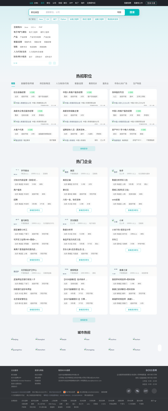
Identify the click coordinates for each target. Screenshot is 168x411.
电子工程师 (33, 32)
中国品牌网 (113, 404)
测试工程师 (87, 19)
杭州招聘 (83, 401)
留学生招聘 (34, 401)
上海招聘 (54, 401)
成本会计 (48, 57)
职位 (48, 3)
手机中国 (33, 407)
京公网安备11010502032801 (89, 392)
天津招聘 (92, 401)
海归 (65, 3)
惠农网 (76, 407)
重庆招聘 (140, 401)
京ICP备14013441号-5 (39, 392)
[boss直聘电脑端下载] (154, 391)
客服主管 (37, 42)
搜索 (132, 12)
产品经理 (23, 37)
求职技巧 (14, 387)
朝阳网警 (104, 392)
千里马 (122, 404)
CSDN (103, 404)
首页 (42, 3)
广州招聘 (64, 401)
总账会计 (38, 57)
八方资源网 (132, 404)
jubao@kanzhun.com (94, 381)
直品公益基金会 (16, 384)
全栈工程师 (74, 19)
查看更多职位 (35, 210)
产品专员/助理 (35, 37)
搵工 (73, 404)
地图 (119, 12)
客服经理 (47, 42)
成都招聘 (121, 401)
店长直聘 (25, 401)
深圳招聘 (73, 401)
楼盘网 (52, 407)
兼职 (32, 404)
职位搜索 (14, 375)
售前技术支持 (113, 19)
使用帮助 (38, 384)
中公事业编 (42, 407)
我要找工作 (138, 3)
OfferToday (52, 404)
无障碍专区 (91, 3)
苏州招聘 (111, 401)
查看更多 (84, 149)
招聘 (60, 404)
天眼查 (95, 404)
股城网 (60, 407)
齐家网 (24, 407)
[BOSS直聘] (17, 3)
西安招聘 (102, 401)
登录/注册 (151, 3)
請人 (67, 404)
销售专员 (23, 47)
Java (41, 19)
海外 (82, 3)
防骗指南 (38, 381)
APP (71, 3)
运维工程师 (99, 19)
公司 (54, 3)
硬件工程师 (44, 32)
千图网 (141, 404)
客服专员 (27, 42)
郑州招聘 (130, 401)
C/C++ (33, 27)
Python (63, 19)
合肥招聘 (25, 404)
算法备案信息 (88, 395)
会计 (30, 57)
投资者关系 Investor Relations (21, 381)
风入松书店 (41, 404)
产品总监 (47, 37)
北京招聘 (45, 401)
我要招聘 (127, 3)
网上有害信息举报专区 (34, 395)
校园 (60, 3)
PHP (40, 27)
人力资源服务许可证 (17, 395)
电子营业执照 (70, 392)
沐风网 (68, 407)
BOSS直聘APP (16, 378)
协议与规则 (38, 375)
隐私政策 (38, 378)
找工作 (81, 404)
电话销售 (33, 47)
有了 (77, 3)
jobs (88, 404)
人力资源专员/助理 (36, 52)
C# (48, 19)
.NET (55, 19)
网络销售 (43, 47)
